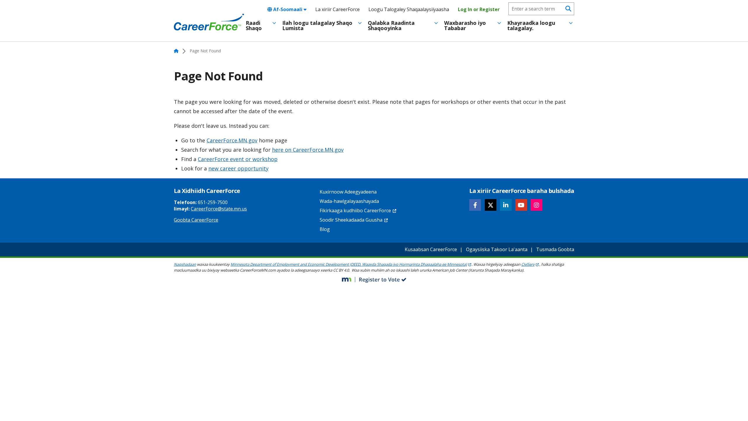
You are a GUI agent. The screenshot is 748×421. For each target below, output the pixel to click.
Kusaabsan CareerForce (431, 249)
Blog (325, 229)
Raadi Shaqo (254, 25)
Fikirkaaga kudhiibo (355, 210)
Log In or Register (479, 9)
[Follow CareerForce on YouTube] (521, 205)
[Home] (209, 22)
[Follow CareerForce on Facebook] (475, 205)
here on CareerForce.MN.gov (308, 149)
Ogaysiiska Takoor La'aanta (496, 249)
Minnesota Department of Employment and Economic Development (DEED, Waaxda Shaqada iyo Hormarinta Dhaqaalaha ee (349, 264)
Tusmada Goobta (555, 249)
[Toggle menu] (274, 23)
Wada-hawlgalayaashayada (349, 201)
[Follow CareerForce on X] (490, 205)
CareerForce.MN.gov (232, 140)
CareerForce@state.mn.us (219, 209)
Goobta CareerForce (196, 220)
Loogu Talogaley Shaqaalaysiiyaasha (408, 9)
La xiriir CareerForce (337, 9)
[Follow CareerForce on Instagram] (536, 205)
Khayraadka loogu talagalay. (531, 25)
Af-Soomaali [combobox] (288, 9)
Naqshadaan (185, 264)
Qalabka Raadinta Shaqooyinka (391, 25)
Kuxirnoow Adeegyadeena (348, 192)
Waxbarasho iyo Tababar (465, 25)
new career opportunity (238, 168)
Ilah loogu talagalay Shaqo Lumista (317, 25)
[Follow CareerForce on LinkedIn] (506, 205)
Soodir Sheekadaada (351, 220)
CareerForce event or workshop (238, 159)
